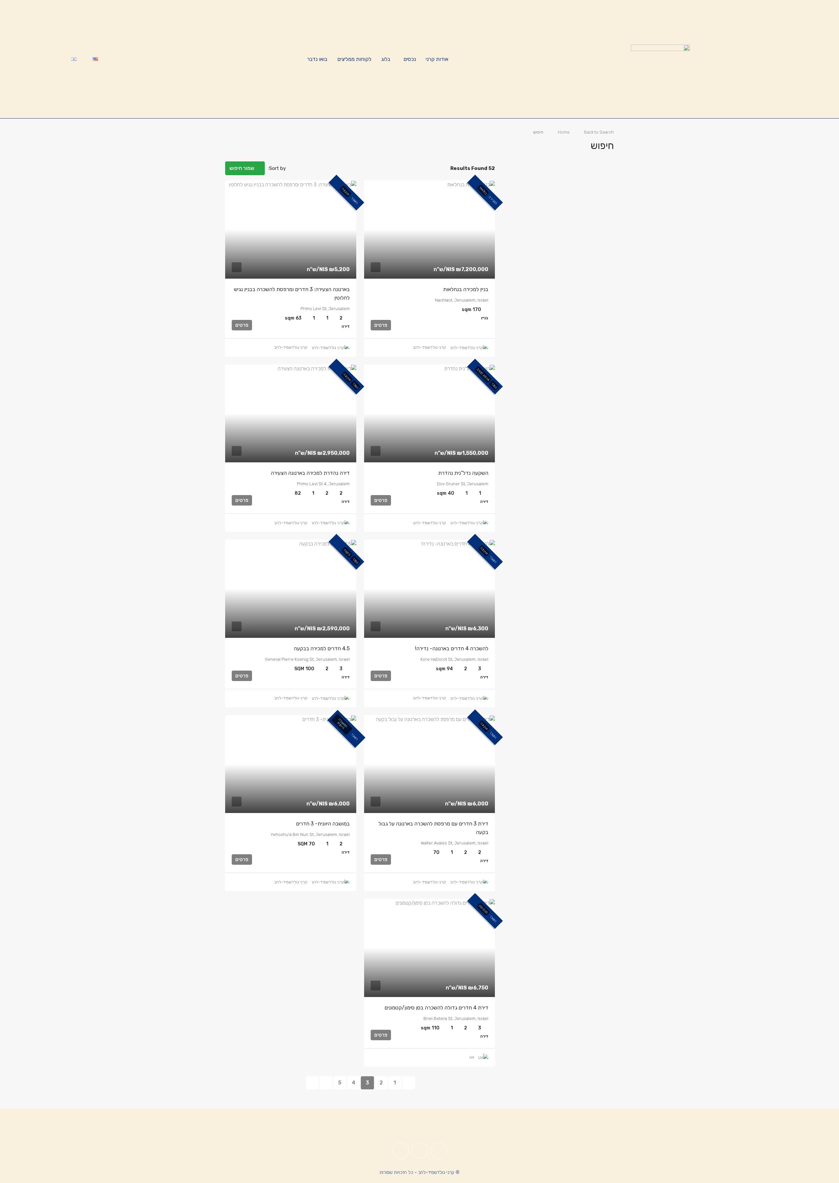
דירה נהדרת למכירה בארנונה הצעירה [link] (310, 473)
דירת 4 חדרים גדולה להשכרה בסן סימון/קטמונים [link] (436, 1008)
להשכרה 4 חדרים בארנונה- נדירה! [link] (451, 648)
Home (564, 132)
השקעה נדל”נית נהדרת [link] (463, 473)
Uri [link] (471, 1057)
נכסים (409, 59)
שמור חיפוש (242, 168)
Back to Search (599, 132)
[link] (429, 229)
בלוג (385, 59)
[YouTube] (400, 1150)
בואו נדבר (317, 59)
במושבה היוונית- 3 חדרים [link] (323, 824)
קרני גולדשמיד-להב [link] (429, 347)
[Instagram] (419, 1150)
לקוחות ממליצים (354, 59)
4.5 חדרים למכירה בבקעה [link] (322, 648)
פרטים (380, 325)
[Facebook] (438, 1150)
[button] (237, 144)
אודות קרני (437, 59)
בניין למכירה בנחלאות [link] (465, 289)
